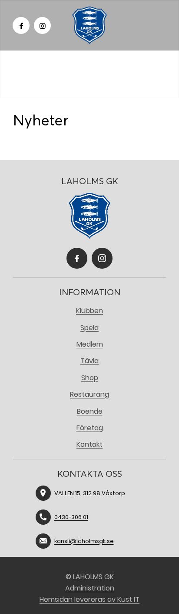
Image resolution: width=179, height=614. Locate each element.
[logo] (89, 25)
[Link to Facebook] (21, 25)
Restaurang (89, 394)
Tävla (89, 361)
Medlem (89, 344)
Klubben (89, 311)
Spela (89, 328)
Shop (89, 378)
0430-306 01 (71, 517)
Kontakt (89, 444)
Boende (90, 411)
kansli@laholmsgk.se (84, 541)
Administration (89, 588)
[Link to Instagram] (42, 25)
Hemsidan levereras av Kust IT (89, 599)
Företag (89, 428)
